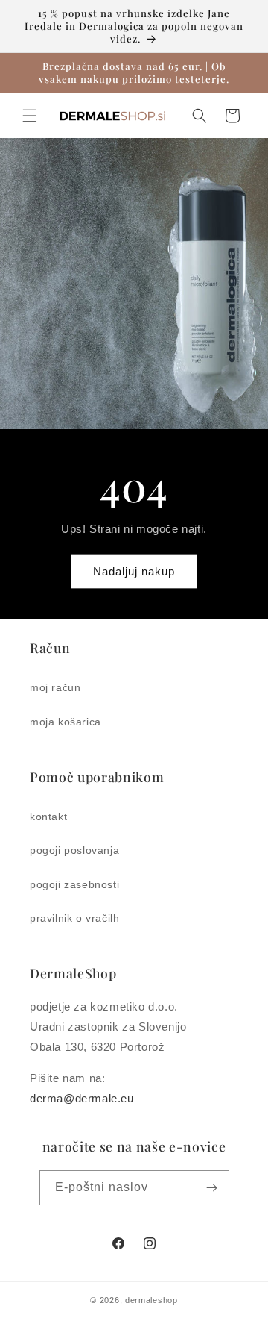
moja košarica (65, 722)
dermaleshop (151, 1300)
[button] (29, 115)
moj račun (55, 687)
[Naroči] (212, 1187)
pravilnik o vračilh (74, 918)
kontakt (48, 816)
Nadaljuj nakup (134, 570)
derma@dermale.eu (82, 1098)
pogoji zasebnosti (74, 884)
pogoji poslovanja (74, 850)
